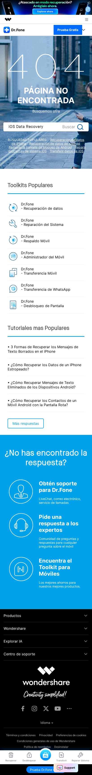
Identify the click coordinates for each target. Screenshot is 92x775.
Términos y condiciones (21, 735)
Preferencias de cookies (71, 735)
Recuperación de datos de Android (54, 143)
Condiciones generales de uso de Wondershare (46, 741)
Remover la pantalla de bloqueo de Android (40, 147)
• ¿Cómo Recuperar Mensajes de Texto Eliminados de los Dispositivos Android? (41, 384)
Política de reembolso (37, 747)
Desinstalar (61, 747)
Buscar (68, 126)
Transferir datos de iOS (67, 151)
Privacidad (45, 735)
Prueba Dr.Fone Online (46, 770)
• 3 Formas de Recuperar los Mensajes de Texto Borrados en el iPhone (43, 349)
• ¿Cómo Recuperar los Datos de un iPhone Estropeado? (44, 367)
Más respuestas (26, 423)
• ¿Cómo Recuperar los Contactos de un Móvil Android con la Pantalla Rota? (42, 402)
